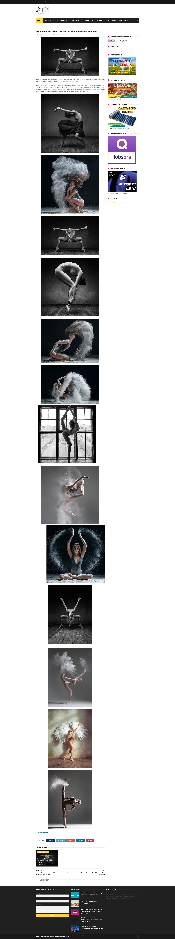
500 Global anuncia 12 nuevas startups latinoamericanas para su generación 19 (92, 920)
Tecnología (75, 20)
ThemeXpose (45, 936)
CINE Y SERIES (123, 20)
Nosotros (39, 2)
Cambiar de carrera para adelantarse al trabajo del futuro (91, 927)
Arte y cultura (88, 20)
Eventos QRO (41, 25)
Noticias (48, 20)
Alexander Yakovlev (44, 35)
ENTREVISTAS (111, 20)
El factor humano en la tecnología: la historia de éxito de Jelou (92, 894)
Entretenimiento (61, 20)
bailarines (62, 35)
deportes (100, 20)
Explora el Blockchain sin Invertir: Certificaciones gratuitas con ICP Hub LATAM (91, 911)
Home (39, 20)
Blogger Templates (64, 936)
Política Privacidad (49, 2)
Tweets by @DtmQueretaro (117, 202)
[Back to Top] (138, 936)
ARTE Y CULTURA (54, 35)
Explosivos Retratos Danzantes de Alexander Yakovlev (45, 860)
